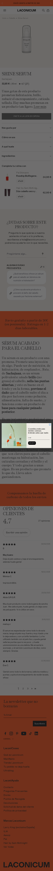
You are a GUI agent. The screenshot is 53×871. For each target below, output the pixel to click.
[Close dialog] (50, 424)
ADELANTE (32, 443)
